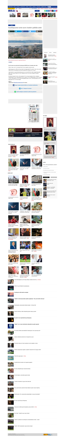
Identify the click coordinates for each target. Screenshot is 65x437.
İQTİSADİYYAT (23, 6)
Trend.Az (42, 8)
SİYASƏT (18, 6)
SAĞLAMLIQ (38, 6)
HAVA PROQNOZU (34, 8)
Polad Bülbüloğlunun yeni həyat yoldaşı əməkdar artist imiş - (27, 279)
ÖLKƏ (14, 6)
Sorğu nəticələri (54, 177)
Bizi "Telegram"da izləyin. (26, 88)
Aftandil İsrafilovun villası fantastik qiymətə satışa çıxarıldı (25, 311)
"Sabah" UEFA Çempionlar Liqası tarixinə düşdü (23, 426)
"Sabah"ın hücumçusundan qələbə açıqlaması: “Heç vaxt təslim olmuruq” (29, 298)
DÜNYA (30, 6)
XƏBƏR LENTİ (10, 6)
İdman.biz (50, 8)
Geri (8, 15)
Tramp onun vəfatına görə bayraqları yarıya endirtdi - (25, 406)
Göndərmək (46, 177)
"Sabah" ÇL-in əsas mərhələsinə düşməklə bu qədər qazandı (26, 324)
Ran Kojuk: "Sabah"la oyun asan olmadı (21, 413)
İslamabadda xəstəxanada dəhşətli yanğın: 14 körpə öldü (25, 305)
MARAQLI (34, 6)
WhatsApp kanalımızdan (18, 82)
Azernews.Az (46, 8)
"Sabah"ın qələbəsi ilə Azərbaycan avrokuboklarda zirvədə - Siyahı (26, 419)
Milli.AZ (11, 11)
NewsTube (44, 6)
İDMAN (27, 6)
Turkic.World (55, 8)
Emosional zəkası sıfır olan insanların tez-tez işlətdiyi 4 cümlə (26, 343)
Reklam (13, 8)
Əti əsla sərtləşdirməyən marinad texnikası (22, 368)
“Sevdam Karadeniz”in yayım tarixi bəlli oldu (22, 381)
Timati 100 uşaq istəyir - (20, 356)
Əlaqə (10, 8)
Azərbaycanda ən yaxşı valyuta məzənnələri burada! (50, 18)
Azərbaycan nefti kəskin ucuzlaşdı (21, 292)
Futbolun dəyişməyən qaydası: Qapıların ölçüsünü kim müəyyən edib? (27, 349)
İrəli (56, 15)
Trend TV (20, 8)
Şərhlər (54, 52)
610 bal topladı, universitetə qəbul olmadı (22, 375)
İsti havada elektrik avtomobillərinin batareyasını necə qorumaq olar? (27, 330)
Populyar (45, 52)
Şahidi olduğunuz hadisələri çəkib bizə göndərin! (26, 91)
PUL (30, 8)
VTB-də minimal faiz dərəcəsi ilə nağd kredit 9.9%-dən (17, 60)
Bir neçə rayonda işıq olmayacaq (20, 400)
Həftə (50, 52)
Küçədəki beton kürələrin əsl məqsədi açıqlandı (23, 362)
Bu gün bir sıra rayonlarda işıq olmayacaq (22, 317)
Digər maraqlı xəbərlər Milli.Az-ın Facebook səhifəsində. (26, 85)
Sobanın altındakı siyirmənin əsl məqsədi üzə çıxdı (23, 336)
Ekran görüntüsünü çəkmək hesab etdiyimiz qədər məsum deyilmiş (27, 387)
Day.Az (39, 8)
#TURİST (10, 62)
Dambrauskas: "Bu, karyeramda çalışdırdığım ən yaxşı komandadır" (27, 394)
